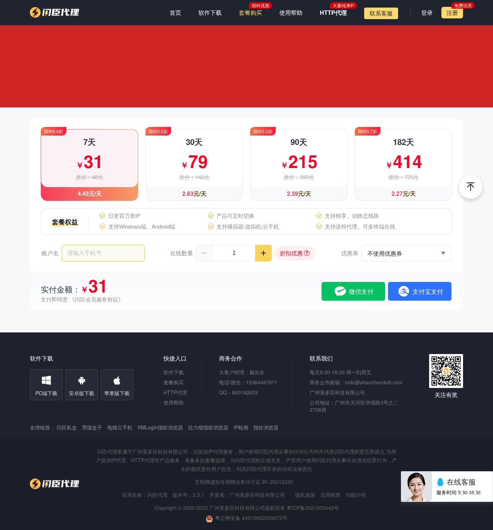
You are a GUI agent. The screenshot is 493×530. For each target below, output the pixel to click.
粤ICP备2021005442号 (313, 507)
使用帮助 (290, 12)
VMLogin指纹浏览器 (160, 427)
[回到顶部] (470, 187)
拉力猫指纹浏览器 (208, 427)
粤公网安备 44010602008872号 (251, 517)
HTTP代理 (333, 12)
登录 (427, 12)
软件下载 (210, 12)
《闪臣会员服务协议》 (96, 299)
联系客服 (381, 13)
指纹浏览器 (266, 427)
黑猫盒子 (92, 427)
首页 (175, 12)
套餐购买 (250, 12)
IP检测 (241, 427)
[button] (204, 253)
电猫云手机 (119, 427)
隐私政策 (305, 494)
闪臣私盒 (67, 427)
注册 (452, 12)
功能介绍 (356, 494)
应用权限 (330, 494)
